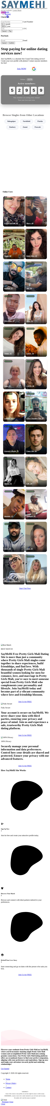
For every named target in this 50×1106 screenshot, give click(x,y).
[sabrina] (14, 407)
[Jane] (14, 374)
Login (7, 12)
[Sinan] (14, 244)
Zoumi (25, 127)
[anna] (36, 309)
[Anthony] (36, 504)
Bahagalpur (11, 121)
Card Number (28, 22)
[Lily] (36, 472)
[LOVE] (36, 374)
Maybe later (25, 574)
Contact (8, 1087)
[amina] (14, 472)
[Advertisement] (25, 159)
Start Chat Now (25, 588)
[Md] (36, 276)
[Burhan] (14, 276)
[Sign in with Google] (34, 68)
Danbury (12, 127)
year (8, 26)
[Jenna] (14, 341)
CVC (25, 29)
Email (25, 40)
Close (11, 1102)
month (8, 24)
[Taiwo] (36, 341)
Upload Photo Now (26, 569)
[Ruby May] (36, 244)
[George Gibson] (14, 439)
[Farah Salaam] (14, 211)
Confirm (11, 43)
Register (8, 14)
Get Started (5, 1069)
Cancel (4, 31)
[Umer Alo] (36, 439)
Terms (8, 1079)
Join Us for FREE (25, 702)
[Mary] (36, 211)
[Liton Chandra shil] (36, 407)
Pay (10, 31)
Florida (40, 121)
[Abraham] (14, 309)
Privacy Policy (11, 1083)
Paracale (38, 127)
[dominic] (14, 504)
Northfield (26, 121)
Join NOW (21, 69)
